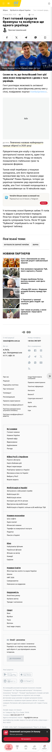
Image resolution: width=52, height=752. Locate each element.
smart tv (10, 681)
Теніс (9, 620)
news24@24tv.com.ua (11, 341)
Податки (10, 532)
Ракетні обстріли (13, 460)
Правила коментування (36, 382)
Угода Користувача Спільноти (35, 377)
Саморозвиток (12, 581)
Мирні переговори (14, 466)
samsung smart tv (27, 681)
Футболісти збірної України (20, 10)
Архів (30, 402)
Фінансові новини (14, 525)
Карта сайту (32, 406)
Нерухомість (13, 592)
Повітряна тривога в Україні (18, 470)
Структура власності (35, 398)
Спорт (9, 610)
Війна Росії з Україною (17, 457)
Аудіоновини (12, 445)
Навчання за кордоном (16, 584)
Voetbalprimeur (38, 91)
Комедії (10, 556)
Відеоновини (12, 442)
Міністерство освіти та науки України (22, 571)
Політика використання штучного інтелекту (12, 409)
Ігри (29, 410)
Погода (10, 449)
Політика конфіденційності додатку (13, 415)
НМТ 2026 (10, 578)
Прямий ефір (12, 439)
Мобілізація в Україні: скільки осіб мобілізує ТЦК (26, 507)
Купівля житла (12, 599)
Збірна (5, 10)
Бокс (9, 613)
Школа (9, 574)
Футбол (10, 617)
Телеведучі (7, 393)
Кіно (9, 543)
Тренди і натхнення (14, 602)
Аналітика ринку (13, 595)
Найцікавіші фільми (15, 546)
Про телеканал (8, 389)
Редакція (6, 381)
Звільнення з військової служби (19, 491)
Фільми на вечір (13, 553)
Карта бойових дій (14, 463)
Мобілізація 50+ (13, 494)
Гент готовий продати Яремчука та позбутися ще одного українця (41, 10)
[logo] (16, 3)
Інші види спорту (13, 626)
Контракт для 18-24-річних (17, 501)
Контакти (31, 390)
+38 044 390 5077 (34, 341)
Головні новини (13, 432)
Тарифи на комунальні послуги (19, 529)
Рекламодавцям (9, 397)
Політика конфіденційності (13, 405)
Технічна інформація (35, 386)
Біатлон (10, 623)
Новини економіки (15, 515)
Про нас (6, 377)
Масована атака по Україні (17, 473)
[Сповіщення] (49, 3)
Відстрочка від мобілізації (17, 504)
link (29, 350)
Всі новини (12, 429)
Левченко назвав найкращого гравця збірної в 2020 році (23, 144)
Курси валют (12, 522)
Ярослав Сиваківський (17, 30)
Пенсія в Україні (13, 535)
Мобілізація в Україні (17, 488)
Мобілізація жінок (14, 498)
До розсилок (15, 658)
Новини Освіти (14, 568)
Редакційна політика (10, 385)
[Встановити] (26, 735)
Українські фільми (14, 550)
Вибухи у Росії (12, 476)
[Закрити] (47, 732)
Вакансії (31, 394)
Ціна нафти (11, 519)
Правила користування (11, 401)
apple (27, 674)
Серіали (10, 560)
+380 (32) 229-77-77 (17, 715)
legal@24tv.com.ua (31, 717)
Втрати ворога (12, 480)
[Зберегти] (45, 37)
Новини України (13, 435)
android (10, 674)
